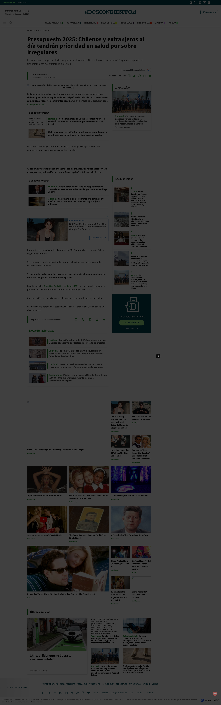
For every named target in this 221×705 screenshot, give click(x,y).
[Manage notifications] (215, 694)
